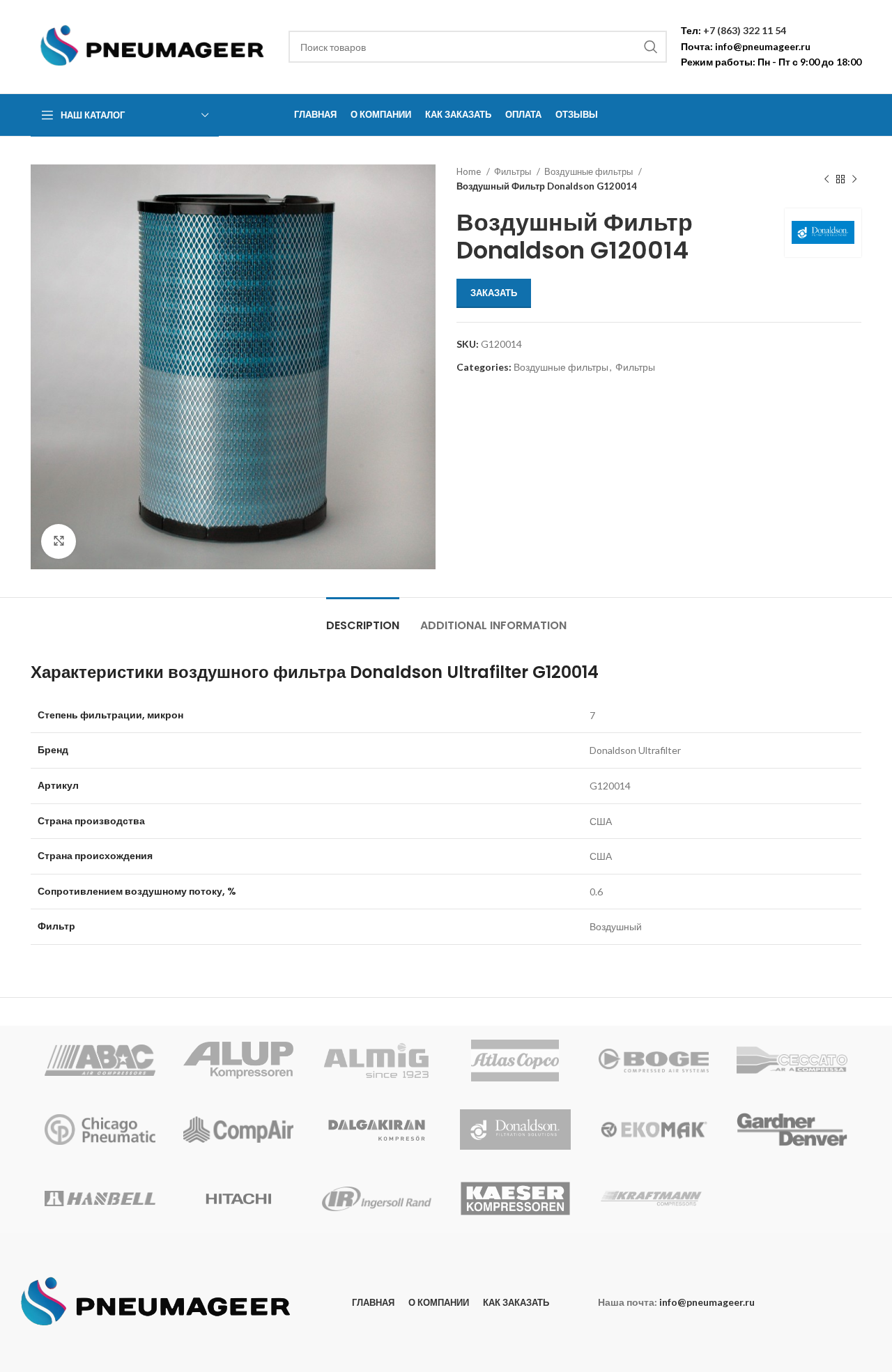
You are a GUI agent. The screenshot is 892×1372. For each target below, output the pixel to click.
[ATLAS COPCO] (515, 1060)
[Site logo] (153, 46)
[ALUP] (238, 1060)
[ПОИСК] (651, 47)
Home (469, 171)
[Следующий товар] (854, 179)
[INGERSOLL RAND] (376, 1198)
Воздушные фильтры (589, 171)
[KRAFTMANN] (654, 1198)
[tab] (362, 618)
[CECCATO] (792, 1060)
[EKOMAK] (654, 1129)
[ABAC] (100, 1060)
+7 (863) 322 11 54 (744, 30)
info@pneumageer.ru (762, 46)
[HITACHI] (238, 1198)
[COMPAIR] (238, 1129)
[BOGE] (654, 1060)
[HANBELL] (100, 1198)
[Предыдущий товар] (826, 179)
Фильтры (513, 171)
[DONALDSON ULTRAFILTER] (515, 1129)
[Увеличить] (58, 541)
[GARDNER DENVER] (792, 1129)
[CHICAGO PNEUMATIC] (100, 1129)
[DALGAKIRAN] (376, 1129)
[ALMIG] (376, 1060)
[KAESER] (515, 1198)
